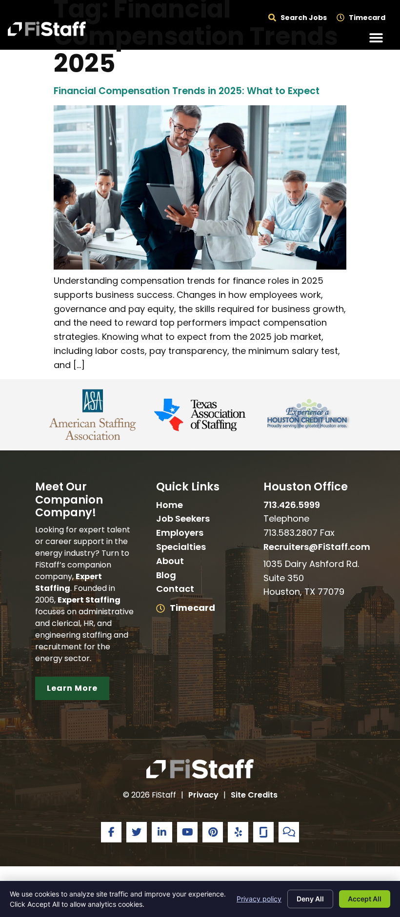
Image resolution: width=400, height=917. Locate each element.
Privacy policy (259, 899)
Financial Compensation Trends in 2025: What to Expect (187, 91)
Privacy (203, 794)
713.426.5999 (291, 505)
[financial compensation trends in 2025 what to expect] (200, 266)
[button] (376, 38)
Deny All (310, 899)
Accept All (364, 899)
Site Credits (254, 794)
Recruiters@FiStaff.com (317, 547)
